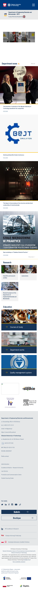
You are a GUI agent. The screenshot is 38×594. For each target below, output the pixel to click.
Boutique (17, 518)
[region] (19, 36)
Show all (33, 63)
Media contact (5, 456)
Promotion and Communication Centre (11, 474)
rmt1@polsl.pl (8, 428)
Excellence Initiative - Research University (12, 467)
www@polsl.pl (27, 559)
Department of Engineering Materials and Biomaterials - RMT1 (20, 13)
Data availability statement (19, 562)
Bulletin (17, 512)
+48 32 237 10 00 (8, 443)
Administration (5, 464)
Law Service (4, 471)
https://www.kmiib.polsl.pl (8, 432)
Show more (31, 257)
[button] (19, 37)
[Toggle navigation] (33, 5)
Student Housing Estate (7, 478)
